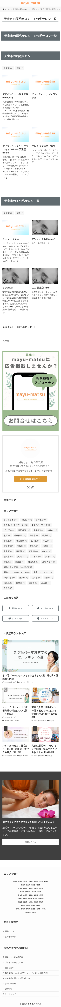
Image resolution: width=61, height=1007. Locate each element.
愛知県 (20, 895)
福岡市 (48, 577)
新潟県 (23, 885)
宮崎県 (28, 909)
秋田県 (25, 881)
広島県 (20, 902)
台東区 (8, 540)
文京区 (8, 551)
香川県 (23, 905)
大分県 (44, 909)
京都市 (52, 530)
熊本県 (23, 909)
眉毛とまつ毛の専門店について (17, 957)
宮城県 (36, 881)
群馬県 (31, 888)
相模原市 (33, 561)
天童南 (8, 68)
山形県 (41, 881)
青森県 (20, 881)
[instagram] (32, 487)
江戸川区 (22, 556)
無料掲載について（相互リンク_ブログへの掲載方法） (27, 973)
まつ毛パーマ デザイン (16, 524)
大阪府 (21, 545)
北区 (7, 535)
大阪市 (9, 545)
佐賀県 (38, 909)
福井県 (36, 577)
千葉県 (46, 535)
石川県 (33, 885)
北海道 (15, 881)
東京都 (34, 551)
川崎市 (47, 545)
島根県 (36, 902)
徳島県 (28, 905)
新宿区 (20, 551)
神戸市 (23, 577)
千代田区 (20, 535)
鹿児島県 (28, 912)
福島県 (8, 582)
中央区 (38, 530)
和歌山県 (41, 898)
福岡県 (18, 909)
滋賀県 (36, 895)
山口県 (31, 902)
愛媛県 (33, 905)
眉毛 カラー (48, 561)
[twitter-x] (28, 487)
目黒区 (19, 561)
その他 (26, 519)
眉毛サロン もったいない (17, 572)
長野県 (8, 587)
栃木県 (25, 888)
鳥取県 (41, 902)
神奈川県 (9, 577)
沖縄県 (34, 912)
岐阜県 (34, 545)
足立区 (45, 582)
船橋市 (20, 582)
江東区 (36, 556)
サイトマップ (10, 994)
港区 (8, 561)
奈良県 (35, 898)
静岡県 (25, 895)
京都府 (30, 898)
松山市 (46, 551)
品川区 (35, 540)
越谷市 (33, 582)
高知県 (38, 905)
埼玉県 (47, 540)
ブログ (9, 530)
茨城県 (20, 888)
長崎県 (33, 909)
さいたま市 (10, 519)
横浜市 (9, 556)
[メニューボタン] (57, 3)
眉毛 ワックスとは (42, 572)
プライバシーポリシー (14, 962)
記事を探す (9, 967)
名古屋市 (21, 540)
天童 (19, 68)
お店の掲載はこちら (30, 478)
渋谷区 (50, 556)
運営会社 (8, 989)
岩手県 (31, 881)
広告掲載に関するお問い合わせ (17, 978)
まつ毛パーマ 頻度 (40, 524)
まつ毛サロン (10, 936)
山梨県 (36, 888)
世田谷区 (24, 530)
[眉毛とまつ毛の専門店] (30, 3)
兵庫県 (25, 898)
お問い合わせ (10, 983)
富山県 (28, 885)
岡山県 (25, 902)
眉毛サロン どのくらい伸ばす (18, 566)
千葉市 (34, 535)
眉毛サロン (9, 931)
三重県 (41, 895)
